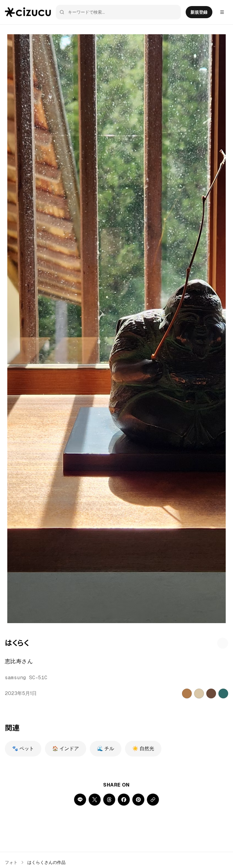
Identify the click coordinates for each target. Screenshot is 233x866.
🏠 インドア (65, 748)
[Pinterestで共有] (138, 800)
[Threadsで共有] (109, 800)
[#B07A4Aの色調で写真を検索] (187, 693)
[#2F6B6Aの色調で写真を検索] (223, 693)
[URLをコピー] (153, 800)
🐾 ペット (23, 748)
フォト (11, 862)
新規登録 (199, 12)
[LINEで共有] (80, 800)
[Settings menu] (222, 12)
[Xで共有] (95, 800)
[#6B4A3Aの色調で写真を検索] (211, 693)
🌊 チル (105, 748)
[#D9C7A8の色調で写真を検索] (199, 693)
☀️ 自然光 (143, 748)
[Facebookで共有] (124, 800)
